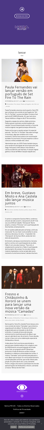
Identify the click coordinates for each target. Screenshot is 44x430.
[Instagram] (22, 396)
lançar (18, 104)
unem (13, 320)
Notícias (28, 206)
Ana (8, 209)
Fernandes (10, 104)
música (7, 212)
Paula (22, 104)
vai (38, 104)
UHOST (22, 413)
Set (35, 104)
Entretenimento (29, 101)
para (6, 320)
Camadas (9, 318)
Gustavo (21, 209)
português (28, 104)
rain (32, 104)
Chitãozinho (16, 318)
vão (11, 212)
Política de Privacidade (22, 409)
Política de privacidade (26, 427)
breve (11, 209)
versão (8, 106)
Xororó (22, 320)
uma (9, 320)
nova (35, 318)
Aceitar (13, 427)
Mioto (34, 209)
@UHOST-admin (18, 101)
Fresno (22, 318)
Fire (15, 104)
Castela (16, 209)
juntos (26, 209)
